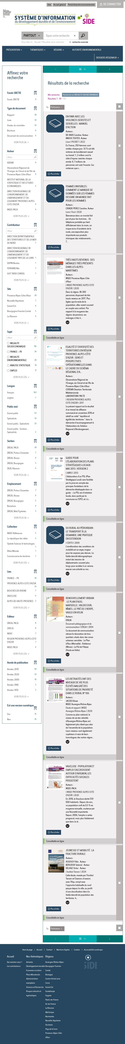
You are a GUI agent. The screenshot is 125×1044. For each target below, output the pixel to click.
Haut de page (27, 949)
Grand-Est (49, 987)
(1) (20, 696)
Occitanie (49, 1024)
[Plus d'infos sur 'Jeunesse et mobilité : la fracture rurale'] (55, 860)
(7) (20, 322)
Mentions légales (63, 949)
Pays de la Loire (51, 1029)
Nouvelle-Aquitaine (53, 1020)
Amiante (29, 962)
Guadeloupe (50, 991)
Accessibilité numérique (93, 949)
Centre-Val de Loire (52, 978)
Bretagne (49, 974)
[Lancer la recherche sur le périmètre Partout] (83, 36)
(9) (20, 517)
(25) (20, 216)
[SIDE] (49, 20)
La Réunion (49, 1008)
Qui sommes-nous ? (14, 962)
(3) (20, 280)
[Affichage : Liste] (83, 69)
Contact (49, 949)
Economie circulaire (34, 970)
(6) (20, 142)
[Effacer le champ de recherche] (75, 36)
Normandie (49, 1016)
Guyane (48, 995)
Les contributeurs (14, 966)
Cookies (77, 949)
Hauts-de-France (51, 999)
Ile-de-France (50, 1003)
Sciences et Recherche (35, 987)
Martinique (49, 1012)
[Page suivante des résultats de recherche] (110, 69)
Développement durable (35, 966)
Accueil (39, 949)
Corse (47, 982)
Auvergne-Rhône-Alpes (54, 962)
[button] (22, 99)
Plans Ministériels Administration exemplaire (33, 978)
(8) (20, 475)
